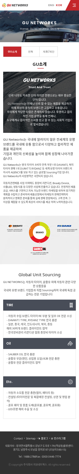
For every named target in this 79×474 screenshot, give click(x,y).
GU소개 (12, 51)
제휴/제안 (48, 51)
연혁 (30, 51)
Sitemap (31, 438)
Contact (18, 438)
